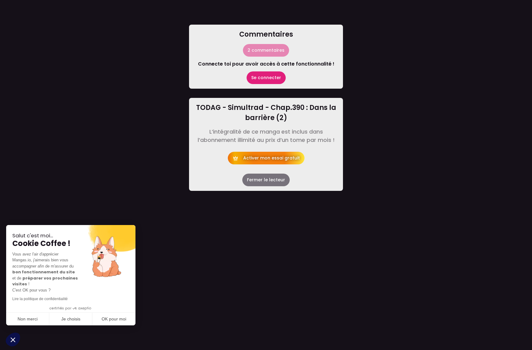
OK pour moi (114, 318)
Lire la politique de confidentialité (40, 299)
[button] (13, 339)
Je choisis (70, 318)
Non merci (28, 318)
